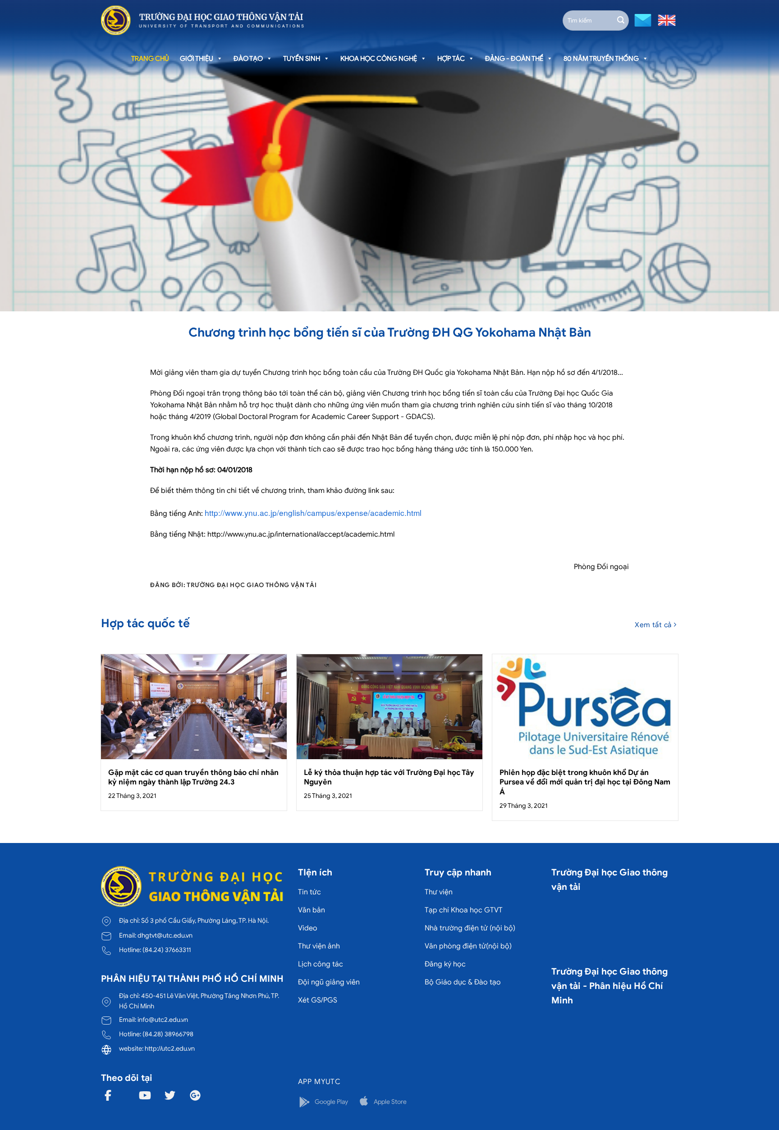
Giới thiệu (196, 59)
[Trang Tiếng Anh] (665, 19)
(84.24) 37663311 (166, 950)
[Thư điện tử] (642, 19)
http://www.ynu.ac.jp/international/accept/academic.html (300, 534)
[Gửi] (620, 20)
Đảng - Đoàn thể (514, 59)
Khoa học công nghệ (378, 59)
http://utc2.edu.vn (170, 1048)
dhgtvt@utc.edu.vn (164, 935)
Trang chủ (150, 59)
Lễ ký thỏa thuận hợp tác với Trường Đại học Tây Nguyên (389, 777)
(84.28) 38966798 (167, 1034)
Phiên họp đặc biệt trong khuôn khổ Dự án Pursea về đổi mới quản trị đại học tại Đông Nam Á (584, 782)
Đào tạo (248, 59)
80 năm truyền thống (601, 59)
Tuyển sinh (301, 59)
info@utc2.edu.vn (162, 1020)
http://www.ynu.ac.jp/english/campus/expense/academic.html (313, 512)
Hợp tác (451, 59)
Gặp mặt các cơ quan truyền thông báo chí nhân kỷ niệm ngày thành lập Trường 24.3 (193, 777)
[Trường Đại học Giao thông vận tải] (202, 20)
